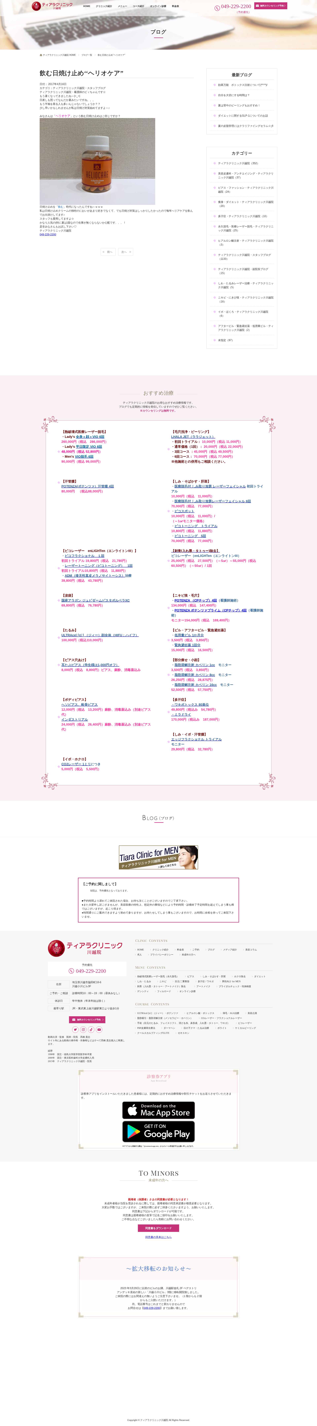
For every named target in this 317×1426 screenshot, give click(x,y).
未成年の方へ (189, 954)
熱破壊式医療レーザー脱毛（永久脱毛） (158, 976)
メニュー (122, 6)
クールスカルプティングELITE (153, 1033)
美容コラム (251, 949)
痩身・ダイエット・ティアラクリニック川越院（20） (246, 204)
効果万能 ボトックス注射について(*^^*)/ (242, 85)
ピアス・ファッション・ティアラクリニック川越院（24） (246, 189)
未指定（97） (226, 340)
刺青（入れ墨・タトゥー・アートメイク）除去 (162, 986)
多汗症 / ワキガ (206, 981)
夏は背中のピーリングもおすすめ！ (239, 105)
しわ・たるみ (144, 981)
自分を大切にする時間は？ (234, 95)
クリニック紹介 (104, 6)
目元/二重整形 (182, 981)
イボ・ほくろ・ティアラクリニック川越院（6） (243, 313)
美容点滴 (252, 1013)
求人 (139, 954)
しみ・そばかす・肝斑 (214, 976)
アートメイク (203, 986)
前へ (109, 252)
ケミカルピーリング (245, 1028)
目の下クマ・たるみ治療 (196, 1028)
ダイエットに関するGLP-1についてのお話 (243, 115)
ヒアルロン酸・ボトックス (200, 1013)
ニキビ (162, 981)
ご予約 (195, 949)
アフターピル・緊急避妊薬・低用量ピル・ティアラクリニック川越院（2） (246, 328)
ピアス (190, 976)
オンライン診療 (158, 6)
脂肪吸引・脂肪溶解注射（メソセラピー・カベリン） (165, 1018)
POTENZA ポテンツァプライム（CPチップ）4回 (211, 610)
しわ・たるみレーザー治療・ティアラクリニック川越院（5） (246, 285)
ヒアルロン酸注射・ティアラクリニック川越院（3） (246, 242)
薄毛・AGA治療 (231, 1013)
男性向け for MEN (231, 981)
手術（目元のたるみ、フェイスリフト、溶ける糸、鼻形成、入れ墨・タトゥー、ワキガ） (183, 1023)
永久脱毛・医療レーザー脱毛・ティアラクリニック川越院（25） (246, 228)
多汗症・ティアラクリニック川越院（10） (243, 216)
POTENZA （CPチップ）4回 (196, 600)
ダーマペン (169, 1028)
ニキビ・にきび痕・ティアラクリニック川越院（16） (246, 299)
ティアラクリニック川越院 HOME (59, 55)
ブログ (211, 949)
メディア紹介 (230, 949)
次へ (124, 252)
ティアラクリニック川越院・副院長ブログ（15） (243, 271)
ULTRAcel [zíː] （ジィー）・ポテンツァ (157, 1013)
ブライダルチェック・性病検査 (235, 986)
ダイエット (260, 976)
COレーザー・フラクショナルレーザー (221, 1018)
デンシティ (143, 991)
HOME (86, 6)
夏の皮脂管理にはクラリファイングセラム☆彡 (246, 126)
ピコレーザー (245, 1023)
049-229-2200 (48, 234)
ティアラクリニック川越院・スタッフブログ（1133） (244, 256)
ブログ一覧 (86, 55)
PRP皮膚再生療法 (146, 1028)
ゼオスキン (183, 1033)
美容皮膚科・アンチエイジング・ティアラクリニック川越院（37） (246, 175)
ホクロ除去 (240, 976)
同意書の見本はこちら (158, 1237)
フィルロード (164, 991)
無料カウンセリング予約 (272, 5)
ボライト (222, 1028)
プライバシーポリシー (161, 954)
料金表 (175, 6)
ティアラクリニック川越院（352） (239, 163)
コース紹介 (138, 6)
